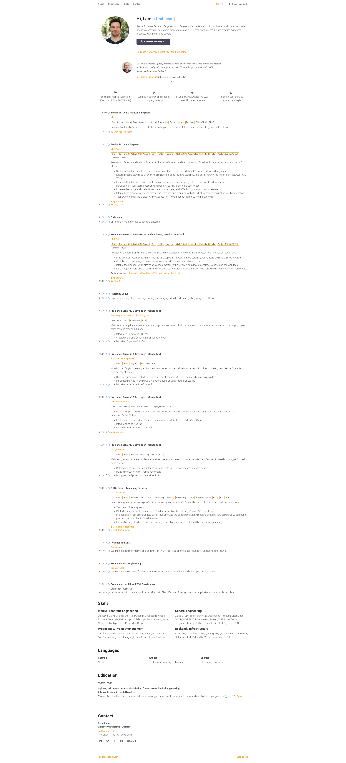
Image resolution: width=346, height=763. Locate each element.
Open (239, 696)
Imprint (101, 757)
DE (222, 4)
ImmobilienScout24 (120, 401)
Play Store (118, 204)
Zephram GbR (117, 568)
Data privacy (112, 757)
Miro (113, 117)
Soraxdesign (116, 547)
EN (217, 4)
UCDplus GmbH (118, 492)
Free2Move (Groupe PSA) (123, 358)
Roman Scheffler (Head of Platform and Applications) (154, 273)
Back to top (242, 757)
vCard (133, 741)
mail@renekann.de (106, 731)
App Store (117, 201)
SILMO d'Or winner (121, 530)
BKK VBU (115, 149)
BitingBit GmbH (118, 449)
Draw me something (122, 132)
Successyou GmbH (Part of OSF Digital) (130, 315)
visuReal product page (123, 527)
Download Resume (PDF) (155, 42)
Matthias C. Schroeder (147, 77)
